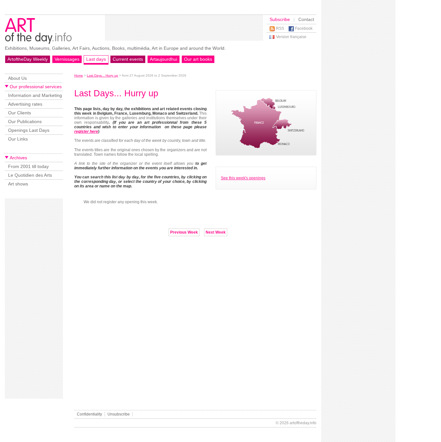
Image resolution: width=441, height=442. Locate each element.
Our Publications (25, 121)
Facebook (304, 28)
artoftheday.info (303, 423)
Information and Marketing (35, 95)
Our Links (18, 139)
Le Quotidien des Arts (30, 175)
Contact (306, 19)
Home (78, 75)
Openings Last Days (28, 130)
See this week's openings (243, 178)
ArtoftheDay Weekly (27, 59)
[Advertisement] (184, 27)
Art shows (18, 183)
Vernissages (67, 59)
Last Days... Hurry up (102, 75)
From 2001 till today (28, 166)
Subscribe (280, 19)
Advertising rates (25, 104)
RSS (280, 28)
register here (86, 131)
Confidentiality (89, 414)
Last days (96, 59)
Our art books (198, 59)
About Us (17, 78)
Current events (128, 59)
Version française (291, 37)
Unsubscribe (119, 414)
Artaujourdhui (163, 59)
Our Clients (19, 112)
